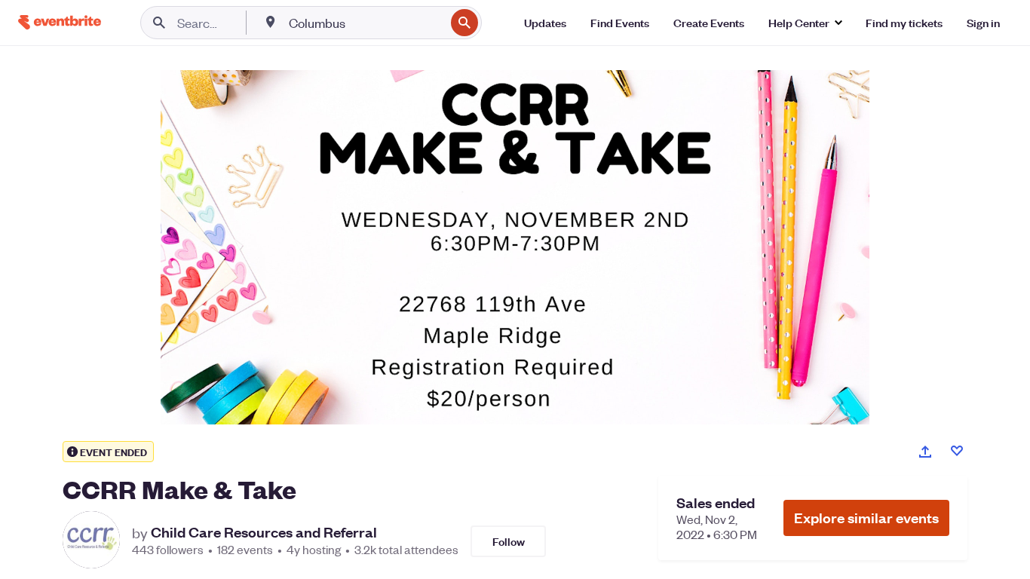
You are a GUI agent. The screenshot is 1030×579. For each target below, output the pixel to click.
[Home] (59, 22)
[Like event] (956, 450)
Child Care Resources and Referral (264, 532)
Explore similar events (866, 517)
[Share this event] (925, 452)
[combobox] (365, 22)
